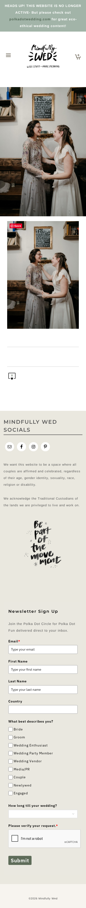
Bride (18, 729)
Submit (20, 860)
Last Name (17, 681)
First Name (18, 661)
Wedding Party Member (33, 753)
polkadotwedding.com (29, 19)
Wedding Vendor (28, 761)
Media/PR (22, 769)
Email (14, 641)
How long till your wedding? (32, 805)
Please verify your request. (33, 826)
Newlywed (23, 785)
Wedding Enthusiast (31, 745)
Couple (20, 777)
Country (15, 701)
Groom (19, 737)
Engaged (21, 793)
